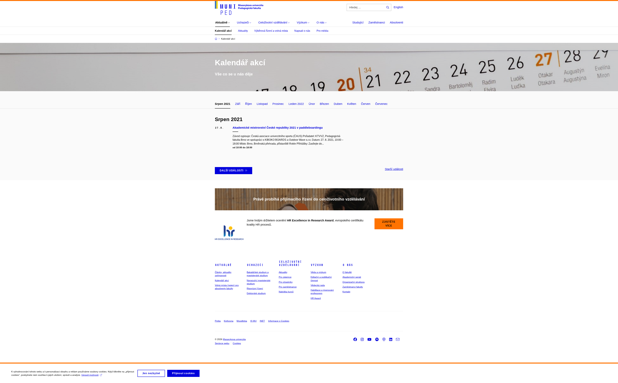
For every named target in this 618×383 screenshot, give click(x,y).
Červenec (381, 103)
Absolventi (396, 22)
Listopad (262, 103)
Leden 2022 (296, 103)
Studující (358, 22)
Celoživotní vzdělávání (290, 263)
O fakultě (347, 272)
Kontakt (346, 291)
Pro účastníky (286, 282)
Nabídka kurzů (286, 291)
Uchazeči (255, 265)
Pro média (322, 30)
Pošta (218, 321)
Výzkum (317, 265)
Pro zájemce (285, 277)
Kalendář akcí (223, 30)
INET (262, 321)
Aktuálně (223, 265)
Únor (312, 103)
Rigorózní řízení (255, 288)
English (398, 7)
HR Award (316, 298)
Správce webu (222, 343)
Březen (324, 103)
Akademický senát (351, 277)
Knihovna (228, 321)
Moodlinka (242, 321)
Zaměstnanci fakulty (352, 287)
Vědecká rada (318, 285)
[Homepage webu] (239, 8)
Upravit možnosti (89, 375)
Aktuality (243, 30)
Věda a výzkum (318, 272)
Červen (365, 103)
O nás (347, 265)
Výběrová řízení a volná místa (271, 30)
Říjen (248, 103)
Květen (351, 103)
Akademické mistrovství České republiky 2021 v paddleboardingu (278, 127)
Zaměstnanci (376, 22)
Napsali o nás (302, 30)
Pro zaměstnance (288, 287)
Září (237, 103)
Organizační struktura (353, 282)
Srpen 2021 (222, 103)
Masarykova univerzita (234, 339)
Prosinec (278, 103)
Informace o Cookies (278, 321)
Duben (338, 103)
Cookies (237, 343)
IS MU (253, 321)
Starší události (394, 169)
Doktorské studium (256, 293)
